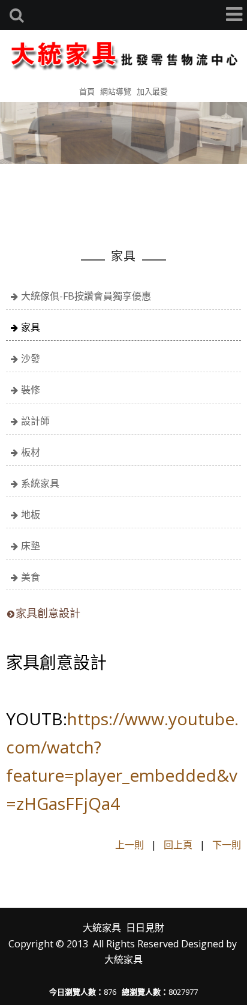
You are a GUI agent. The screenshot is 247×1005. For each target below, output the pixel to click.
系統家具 (40, 483)
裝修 (30, 389)
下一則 (226, 844)
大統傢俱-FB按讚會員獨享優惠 (86, 296)
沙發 (30, 358)
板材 (30, 452)
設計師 (35, 420)
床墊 (30, 545)
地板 (30, 514)
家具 (30, 327)
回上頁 (178, 844)
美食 (30, 577)
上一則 (129, 844)
